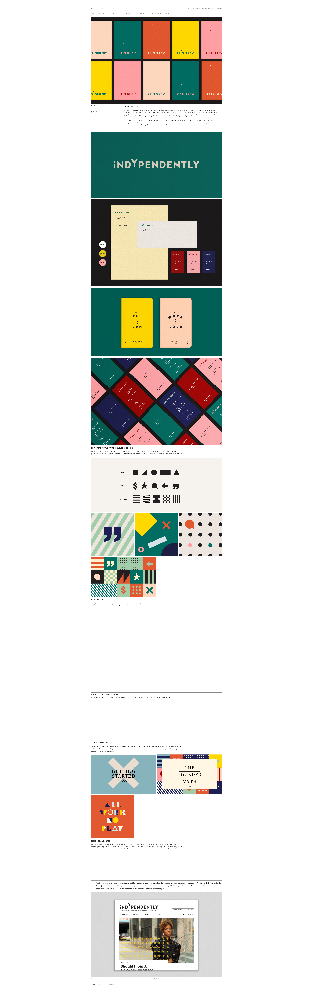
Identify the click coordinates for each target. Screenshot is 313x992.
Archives (166, 13)
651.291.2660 (94, 8)
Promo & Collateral (140, 13)
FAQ (213, 8)
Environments (129, 13)
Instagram (218, 1)
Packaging (114, 13)
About (198, 8)
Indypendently (128, 110)
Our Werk (191, 8)
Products (150, 13)
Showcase (94, 13)
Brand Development (104, 13)
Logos (121, 13)
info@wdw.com (104, 8)
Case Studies (206, 8)
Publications (158, 13)
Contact (219, 8)
